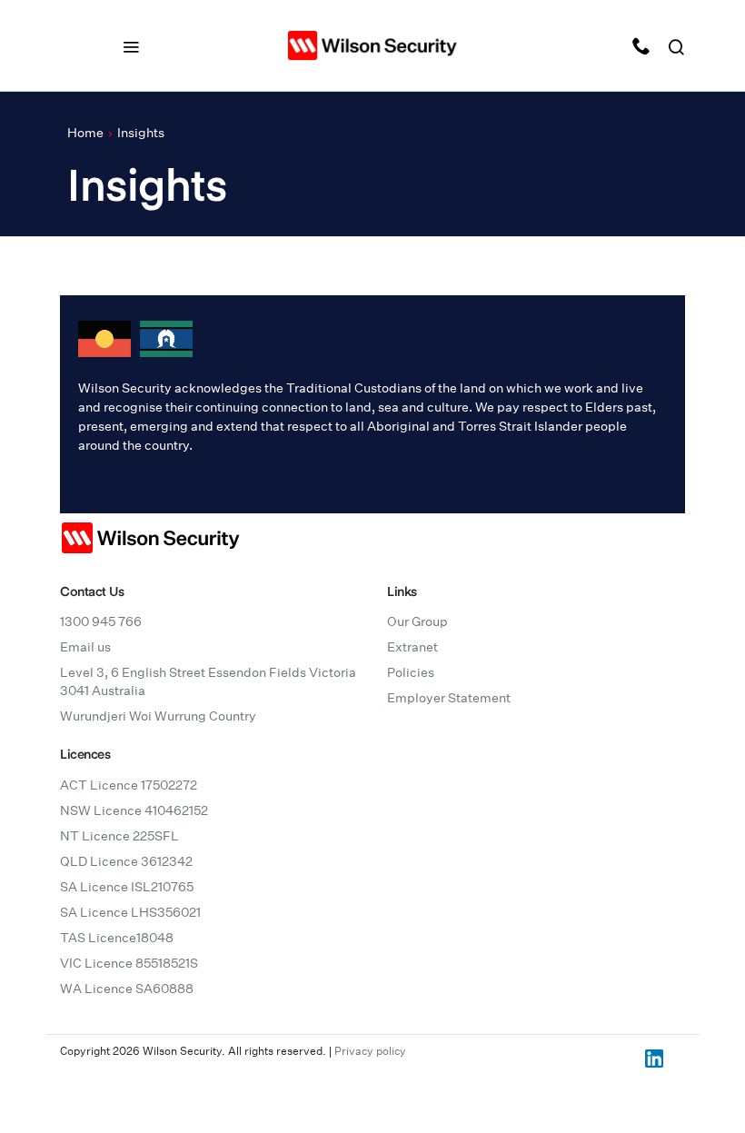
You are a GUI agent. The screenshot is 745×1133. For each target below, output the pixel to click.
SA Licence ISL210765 (127, 887)
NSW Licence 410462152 (134, 810)
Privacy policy (370, 1051)
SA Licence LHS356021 (130, 912)
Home (85, 132)
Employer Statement (449, 698)
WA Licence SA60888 (127, 988)
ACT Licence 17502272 (128, 785)
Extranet (412, 647)
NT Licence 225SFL (119, 836)
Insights (140, 132)
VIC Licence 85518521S (129, 963)
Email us (85, 647)
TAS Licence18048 (117, 937)
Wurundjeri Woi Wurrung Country (158, 716)
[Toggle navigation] (131, 45)
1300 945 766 (101, 621)
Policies (410, 672)
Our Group (417, 621)
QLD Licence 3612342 (126, 861)
